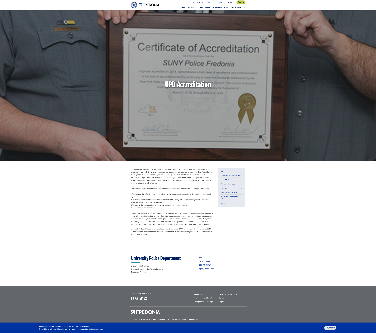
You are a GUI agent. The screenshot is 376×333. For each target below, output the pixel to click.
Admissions (205, 7)
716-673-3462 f (205, 265)
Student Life (236, 7)
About (183, 7)
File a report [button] (225, 188)
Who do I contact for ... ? (202, 298)
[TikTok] (142, 298)
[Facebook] (133, 298)
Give (221, 2)
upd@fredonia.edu (206, 269)
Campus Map (198, 294)
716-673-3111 (146, 294)
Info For (229, 2)
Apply (240, 2)
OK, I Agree (330, 328)
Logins (221, 302)
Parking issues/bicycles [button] (229, 192)
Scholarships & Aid (220, 7)
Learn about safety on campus (231, 175)
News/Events (198, 2)
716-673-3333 (204, 261)
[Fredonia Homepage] (145, 5)
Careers (222, 298)
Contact (223, 203)
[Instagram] (137, 298)
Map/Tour (211, 2)
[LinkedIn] (146, 298)
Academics (192, 7)
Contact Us (135, 294)
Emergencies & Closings (203, 302)
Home (223, 171)
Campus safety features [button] (229, 184)
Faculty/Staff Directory (228, 294)
